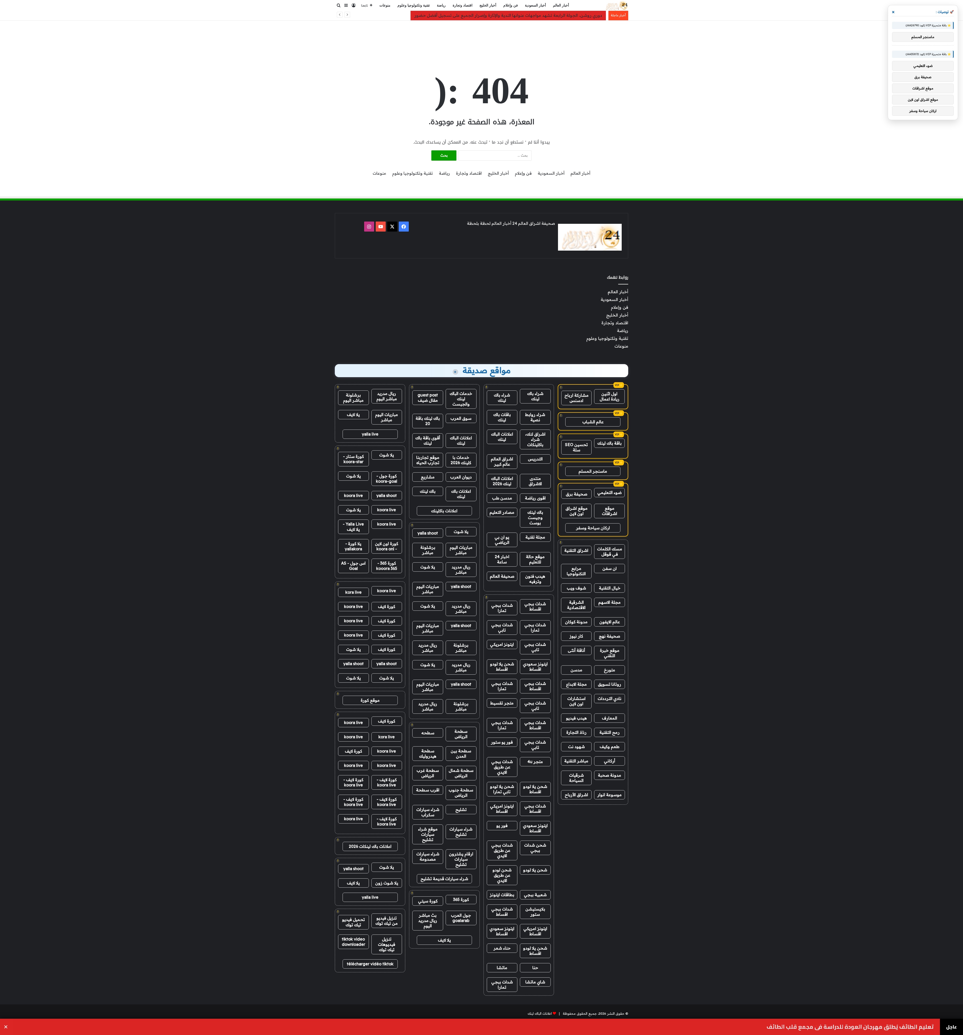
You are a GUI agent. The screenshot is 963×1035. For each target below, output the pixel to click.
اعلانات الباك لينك (502, 437)
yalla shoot (428, 533)
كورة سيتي (428, 900)
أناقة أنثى (576, 650)
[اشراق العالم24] (616, 6)
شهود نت (576, 746)
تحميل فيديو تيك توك (353, 922)
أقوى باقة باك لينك (427, 440)
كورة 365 (461, 899)
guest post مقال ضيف (428, 397)
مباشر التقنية (576, 760)
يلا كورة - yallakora (353, 546)
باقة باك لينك (609, 443)
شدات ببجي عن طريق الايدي (502, 767)
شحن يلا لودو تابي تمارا (502, 789)
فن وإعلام (510, 5)
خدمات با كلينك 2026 (461, 460)
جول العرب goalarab (461, 918)
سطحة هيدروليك (427, 753)
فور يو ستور (502, 742)
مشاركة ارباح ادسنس (577, 398)
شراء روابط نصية (535, 417)
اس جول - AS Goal (353, 566)
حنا (535, 967)
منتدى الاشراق (535, 481)
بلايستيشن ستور (535, 911)
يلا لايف (444, 940)
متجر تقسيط (502, 702)
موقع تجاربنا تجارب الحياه (427, 460)
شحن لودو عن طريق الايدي (502, 875)
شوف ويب (576, 587)
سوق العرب (460, 418)
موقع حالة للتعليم (535, 559)
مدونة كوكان (576, 621)
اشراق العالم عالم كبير (502, 461)
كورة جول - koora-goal (386, 478)
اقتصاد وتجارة (462, 5)
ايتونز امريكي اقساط (502, 808)
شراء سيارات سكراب (427, 812)
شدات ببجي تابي (502, 627)
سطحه (427, 732)
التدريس (535, 458)
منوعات (384, 5)
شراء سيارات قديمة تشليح (444, 878)
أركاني (609, 760)
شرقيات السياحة (576, 778)
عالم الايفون (609, 621)
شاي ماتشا (535, 981)
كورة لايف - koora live (387, 782)
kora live (353, 592)
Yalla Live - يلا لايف (353, 527)
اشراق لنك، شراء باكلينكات (535, 439)
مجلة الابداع (576, 684)
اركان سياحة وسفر (593, 527)
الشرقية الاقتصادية (576, 605)
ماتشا (502, 967)
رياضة (441, 5)
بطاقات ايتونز (502, 894)
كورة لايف (386, 606)
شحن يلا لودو (535, 869)
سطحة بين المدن (461, 753)
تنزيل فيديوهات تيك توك (386, 944)
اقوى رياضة (535, 497)
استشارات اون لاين (576, 701)
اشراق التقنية (576, 550)
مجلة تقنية (535, 537)
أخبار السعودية (535, 5)
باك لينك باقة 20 (428, 421)
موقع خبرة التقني (609, 653)
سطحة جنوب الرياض (461, 792)
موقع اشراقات (609, 511)
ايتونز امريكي (502, 644)
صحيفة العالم (502, 576)
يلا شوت (461, 531)
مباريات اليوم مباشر (461, 550)
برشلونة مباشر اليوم (353, 397)
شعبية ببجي (535, 894)
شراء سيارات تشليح (460, 831)
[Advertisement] (481, 37)
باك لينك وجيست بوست (535, 517)
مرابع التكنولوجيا (576, 571)
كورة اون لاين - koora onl (386, 546)
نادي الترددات (609, 698)
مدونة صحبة (609, 775)
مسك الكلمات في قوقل (609, 551)
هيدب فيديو (576, 717)
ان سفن (609, 568)
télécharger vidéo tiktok (370, 963)
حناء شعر (502, 948)
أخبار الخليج (487, 5)
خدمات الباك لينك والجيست (461, 398)
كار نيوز (576, 636)
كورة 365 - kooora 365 (386, 566)
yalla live (370, 434)
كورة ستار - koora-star (353, 459)
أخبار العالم (561, 5)
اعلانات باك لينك (461, 494)
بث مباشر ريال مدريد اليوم (427, 920)
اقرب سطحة (427, 789)
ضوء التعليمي (609, 492)
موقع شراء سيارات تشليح (428, 834)
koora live (353, 495)
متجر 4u (535, 761)
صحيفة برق (576, 493)
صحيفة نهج (609, 636)
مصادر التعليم (502, 512)
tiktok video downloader (353, 942)
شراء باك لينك (535, 396)
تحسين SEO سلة (576, 447)
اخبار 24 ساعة (502, 559)
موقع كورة (370, 700)
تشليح (461, 809)
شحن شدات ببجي (535, 848)
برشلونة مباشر (427, 550)
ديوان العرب (461, 476)
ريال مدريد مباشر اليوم (386, 396)
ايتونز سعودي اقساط (535, 666)
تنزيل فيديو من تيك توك (386, 920)
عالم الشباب (593, 421)
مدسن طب (502, 497)
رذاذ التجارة (576, 732)
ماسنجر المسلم (593, 471)
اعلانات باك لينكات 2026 (370, 846)
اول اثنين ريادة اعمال (609, 396)
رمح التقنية (609, 732)
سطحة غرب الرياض (428, 773)
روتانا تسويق (609, 684)
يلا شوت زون (386, 882)
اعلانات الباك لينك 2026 (502, 481)
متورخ (609, 669)
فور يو (502, 825)
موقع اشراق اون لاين (577, 511)
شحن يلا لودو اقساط (502, 666)
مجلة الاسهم (609, 602)
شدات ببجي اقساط (535, 606)
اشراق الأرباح (576, 794)
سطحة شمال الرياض (461, 773)
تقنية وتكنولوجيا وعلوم (413, 5)
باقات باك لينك (502, 417)
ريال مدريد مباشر (461, 569)
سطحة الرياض (460, 734)
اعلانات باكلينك (444, 510)
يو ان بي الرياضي (502, 540)
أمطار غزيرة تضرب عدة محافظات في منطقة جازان (872, 1026)
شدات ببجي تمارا (502, 608)
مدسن (576, 669)
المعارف (609, 717)
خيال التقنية (609, 587)
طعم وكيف (609, 746)
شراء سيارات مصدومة (427, 856)
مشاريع (428, 476)
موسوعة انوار (609, 794)
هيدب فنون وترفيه (535, 579)
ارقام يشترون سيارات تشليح (461, 859)
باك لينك (428, 491)
